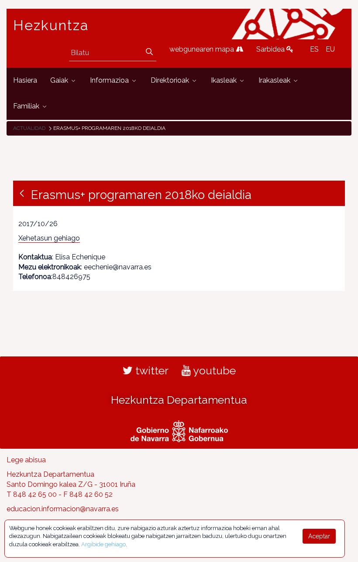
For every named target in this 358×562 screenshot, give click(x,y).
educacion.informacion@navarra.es (63, 509)
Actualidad (29, 128)
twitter (151, 370)
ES (314, 49)
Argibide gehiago (103, 544)
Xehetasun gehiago (49, 238)
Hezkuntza (51, 25)
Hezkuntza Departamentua (179, 399)
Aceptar (319, 536)
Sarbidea (271, 49)
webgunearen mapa (202, 49)
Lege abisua (26, 460)
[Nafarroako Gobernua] (179, 430)
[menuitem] (25, 81)
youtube (213, 370)
